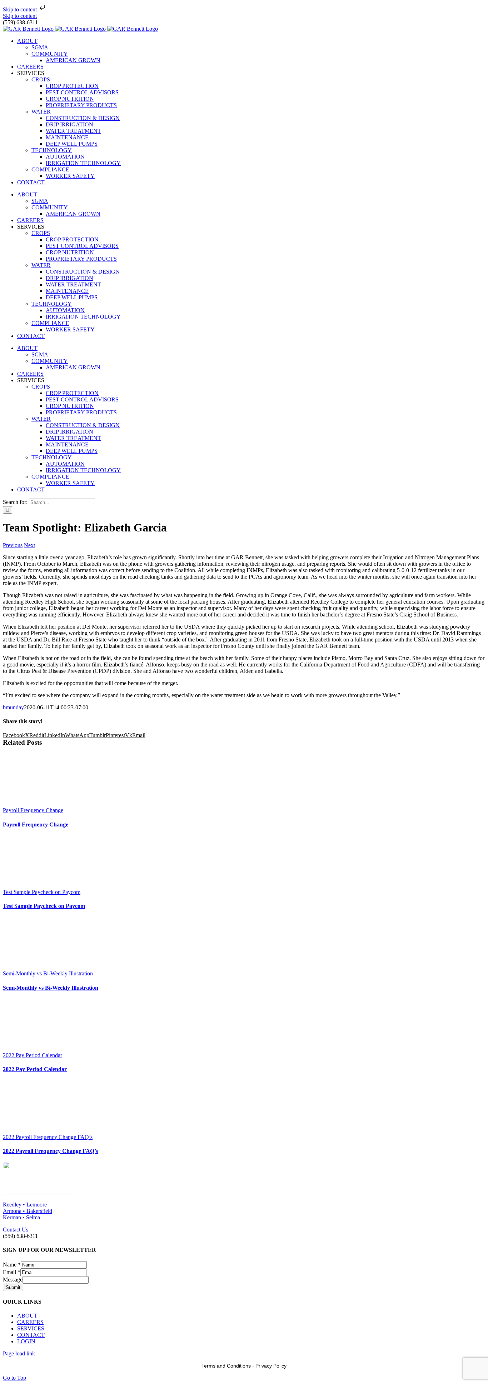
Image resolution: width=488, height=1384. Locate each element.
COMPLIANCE (50, 169)
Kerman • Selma (21, 1217)
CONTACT (31, 1335)
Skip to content (20, 9)
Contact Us (15, 1229)
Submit (13, 1287)
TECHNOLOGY (51, 150)
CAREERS (30, 1322)
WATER (41, 112)
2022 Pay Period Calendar (32, 1055)
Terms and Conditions (226, 1366)
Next (29, 545)
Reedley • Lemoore (25, 1204)
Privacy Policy (271, 1366)
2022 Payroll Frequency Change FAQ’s (48, 1137)
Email (11, 1272)
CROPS (40, 79)
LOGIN (26, 1341)
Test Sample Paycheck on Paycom (41, 892)
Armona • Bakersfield (27, 1211)
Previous (13, 545)
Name (12, 1264)
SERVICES (30, 1328)
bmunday (13, 707)
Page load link (19, 1353)
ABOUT (27, 1316)
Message (13, 1279)
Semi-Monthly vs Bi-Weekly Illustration (48, 973)
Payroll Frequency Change (33, 810)
